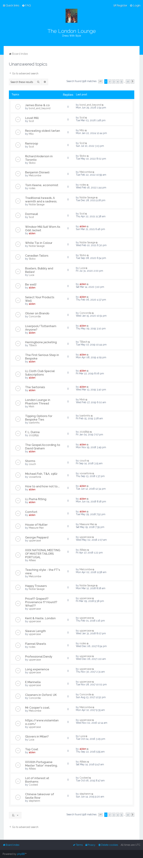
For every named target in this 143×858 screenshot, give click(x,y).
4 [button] (117, 81)
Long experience (37, 669)
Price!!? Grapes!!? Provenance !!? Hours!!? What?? (41, 602)
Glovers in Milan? (37, 736)
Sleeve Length (35, 631)
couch (32, 464)
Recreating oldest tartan (42, 130)
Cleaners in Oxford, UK (41, 695)
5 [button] (121, 81)
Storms (30, 461)
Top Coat (31, 749)
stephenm (34, 800)
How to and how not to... (42, 486)
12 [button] (128, 81)
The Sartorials (35, 387)
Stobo (32, 162)
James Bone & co (37, 105)
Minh (31, 406)
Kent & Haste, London (40, 618)
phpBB (21, 854)
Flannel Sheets (35, 643)
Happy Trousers (36, 586)
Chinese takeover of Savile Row (39, 795)
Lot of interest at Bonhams (37, 779)
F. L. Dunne (32, 432)
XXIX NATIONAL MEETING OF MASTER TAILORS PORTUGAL (42, 553)
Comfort (31, 512)
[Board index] (71, 16)
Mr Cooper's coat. (37, 707)
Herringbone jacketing (41, 342)
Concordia (35, 316)
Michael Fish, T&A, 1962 (41, 473)
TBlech (33, 345)
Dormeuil (31, 214)
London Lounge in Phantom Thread (37, 401)
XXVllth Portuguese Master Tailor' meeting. (41, 763)
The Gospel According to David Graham (42, 446)
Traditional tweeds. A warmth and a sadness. (41, 199)
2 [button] (109, 81)
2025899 (34, 435)
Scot (31, 121)
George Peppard (36, 537)
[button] (100, 81)
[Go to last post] (103, 104)
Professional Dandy (38, 656)
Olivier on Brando (37, 313)
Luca (31, 275)
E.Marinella (33, 682)
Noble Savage (36, 204)
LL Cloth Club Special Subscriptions (40, 372)
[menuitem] (26, 5)
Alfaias (32, 560)
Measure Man (36, 527)
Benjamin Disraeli (37, 172)
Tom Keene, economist (41, 185)
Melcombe (35, 175)
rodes (32, 188)
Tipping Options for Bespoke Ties (38, 417)
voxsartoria (35, 476)
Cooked (33, 784)
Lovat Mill (32, 118)
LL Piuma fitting (35, 499)
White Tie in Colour (38, 243)
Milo (31, 133)
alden (32, 233)
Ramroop (31, 143)
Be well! (30, 284)
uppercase (35, 540)
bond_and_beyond (39, 108)
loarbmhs (34, 422)
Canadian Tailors (36, 255)
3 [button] (113, 81)
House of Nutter (36, 524)
